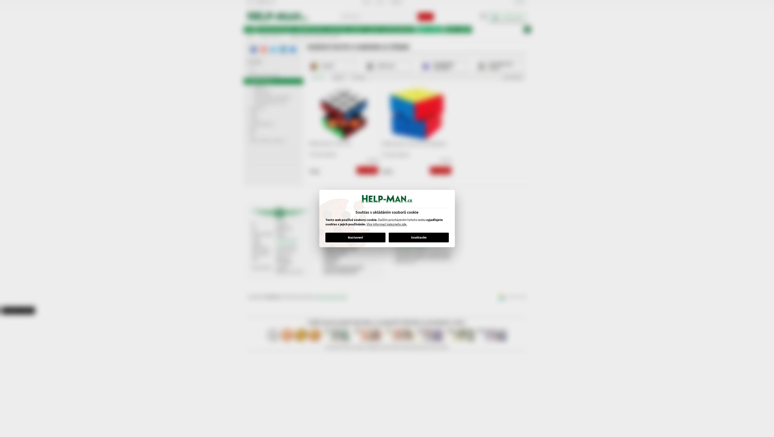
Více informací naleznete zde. (387, 224)
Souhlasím (419, 237)
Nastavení (355, 237)
